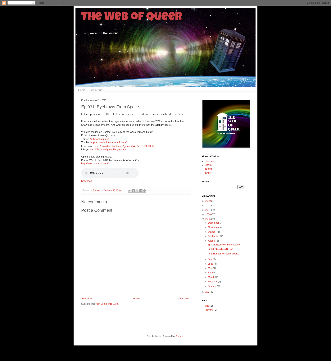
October (212, 232)
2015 (208, 219)
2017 (208, 210)
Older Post (184, 298)
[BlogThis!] (133, 191)
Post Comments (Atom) (107, 304)
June (211, 264)
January (212, 286)
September (214, 236)
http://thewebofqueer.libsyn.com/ (108, 149)
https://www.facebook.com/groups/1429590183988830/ (124, 146)
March (211, 277)
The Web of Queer (131, 17)
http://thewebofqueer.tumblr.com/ (108, 142)
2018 (208, 205)
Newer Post (88, 298)
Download (86, 181)
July (210, 259)
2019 (208, 201)
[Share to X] (137, 191)
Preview (209, 309)
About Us (96, 89)
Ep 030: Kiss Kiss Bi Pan (220, 249)
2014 (208, 291)
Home (81, 89)
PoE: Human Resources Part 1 (223, 253)
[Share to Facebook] (141, 191)
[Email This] (130, 191)
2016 (208, 214)
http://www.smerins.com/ (95, 163)
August (212, 241)
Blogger (179, 336)
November (214, 227)
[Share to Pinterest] (144, 191)
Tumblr (208, 168)
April (210, 272)
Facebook (210, 161)
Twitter (208, 172)
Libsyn (208, 165)
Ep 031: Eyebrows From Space (224, 244)
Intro (207, 305)
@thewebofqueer (99, 139)
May (210, 268)
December (214, 223)
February (213, 281)
